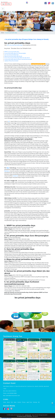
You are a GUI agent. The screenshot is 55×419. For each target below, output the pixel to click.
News (15, 402)
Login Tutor (29, 402)
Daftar (8, 4)
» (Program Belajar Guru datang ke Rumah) (26, 39)
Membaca (6, 171)
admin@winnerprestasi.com (13, 395)
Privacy (24, 402)
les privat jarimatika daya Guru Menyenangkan (15, 53)
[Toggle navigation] (3, 8)
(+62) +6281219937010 (10, 391)
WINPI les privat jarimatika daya (11, 51)
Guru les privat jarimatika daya (11, 54)
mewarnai (15, 176)
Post (12, 402)
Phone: (5, 393)
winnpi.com (28, 414)
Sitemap (35, 402)
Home (2, 32)
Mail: (4, 395)
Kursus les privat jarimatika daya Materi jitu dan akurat (17, 57)
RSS (39, 402)
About (8, 402)
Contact (19, 402)
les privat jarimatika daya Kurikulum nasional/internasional (18, 59)
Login (3, 4)
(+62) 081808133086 (12, 393)
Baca (8, 168)
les (9, 121)
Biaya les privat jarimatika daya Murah (13, 56)
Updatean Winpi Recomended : (11, 60)
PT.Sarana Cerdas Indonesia (24, 416)
